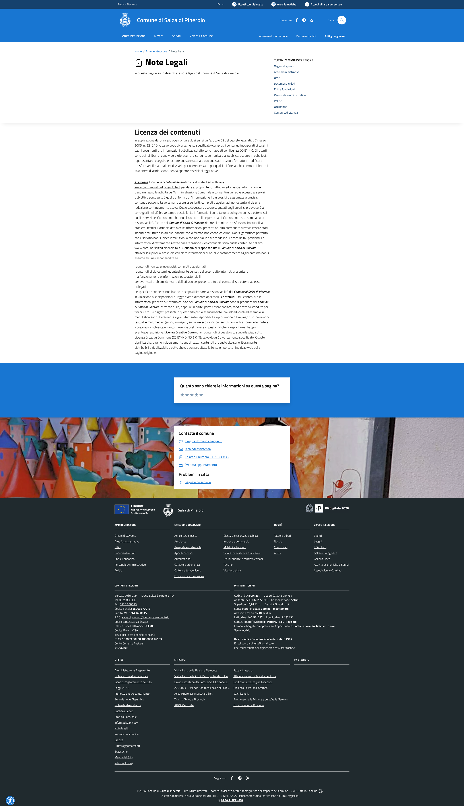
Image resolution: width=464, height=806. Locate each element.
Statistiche (121, 751)
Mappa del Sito (123, 757)
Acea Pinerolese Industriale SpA (193, 693)
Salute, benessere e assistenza (241, 553)
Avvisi (277, 553)
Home (138, 51)
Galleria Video (322, 559)
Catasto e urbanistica (187, 564)
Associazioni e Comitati (327, 570)
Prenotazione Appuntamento (132, 693)
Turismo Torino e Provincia (189, 699)
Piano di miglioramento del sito (133, 682)
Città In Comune (307, 791)
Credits (119, 740)
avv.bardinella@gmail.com (258, 643)
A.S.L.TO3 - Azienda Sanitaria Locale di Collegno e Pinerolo (209, 688)
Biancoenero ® (246, 796)
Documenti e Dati (125, 553)
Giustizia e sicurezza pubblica (240, 535)
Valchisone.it (241, 693)
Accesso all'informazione (273, 36)
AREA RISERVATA (232, 800)
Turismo (228, 564)
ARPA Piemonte (184, 705)
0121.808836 (127, 600)
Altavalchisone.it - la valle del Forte (254, 676)
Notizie (278, 541)
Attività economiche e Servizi (331, 564)
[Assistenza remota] (320, 791)
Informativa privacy (126, 722)
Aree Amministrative (127, 541)
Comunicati (280, 547)
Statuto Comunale (126, 717)
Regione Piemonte (127, 4)
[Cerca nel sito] (341, 20)
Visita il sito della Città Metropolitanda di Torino (202, 676)
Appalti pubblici (183, 553)
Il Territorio (320, 547)
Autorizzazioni (182, 559)
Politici (118, 570)
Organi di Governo (125, 535)
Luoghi (318, 541)
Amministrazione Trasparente (132, 670)
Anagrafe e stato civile (187, 547)
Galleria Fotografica (325, 553)
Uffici (118, 547)
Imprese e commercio (236, 541)
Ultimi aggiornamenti (127, 746)
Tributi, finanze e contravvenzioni (243, 559)
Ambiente (180, 541)
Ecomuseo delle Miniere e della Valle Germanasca (263, 699)
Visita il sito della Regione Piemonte (195, 670)
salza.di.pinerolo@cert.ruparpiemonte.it (145, 617)
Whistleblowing (124, 763)
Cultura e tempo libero (187, 570)
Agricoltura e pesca (185, 535)
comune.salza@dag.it (135, 621)
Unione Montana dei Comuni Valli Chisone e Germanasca (208, 682)
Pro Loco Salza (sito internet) (250, 688)
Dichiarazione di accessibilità (131, 676)
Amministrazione (156, 51)
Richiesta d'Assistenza (128, 705)
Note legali (121, 728)
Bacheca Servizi (124, 711)
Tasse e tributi (282, 535)
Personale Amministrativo (130, 564)
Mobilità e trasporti (234, 547)
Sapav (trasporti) (243, 670)
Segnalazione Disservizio (129, 699)
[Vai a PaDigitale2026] (327, 508)
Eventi (318, 535)
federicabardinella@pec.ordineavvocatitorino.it (267, 648)
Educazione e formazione (189, 576)
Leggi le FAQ (122, 688)
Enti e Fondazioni (125, 559)
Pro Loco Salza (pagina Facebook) (253, 682)
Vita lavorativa (232, 570)
